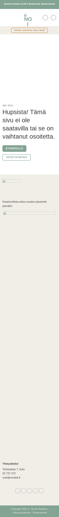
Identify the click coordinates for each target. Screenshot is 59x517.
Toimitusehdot (39, 512)
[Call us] (35, 490)
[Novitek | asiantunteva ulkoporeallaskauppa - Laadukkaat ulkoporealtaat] (28, 17)
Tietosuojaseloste (21, 512)
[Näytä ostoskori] (53, 17)
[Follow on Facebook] (17, 490)
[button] (5, 18)
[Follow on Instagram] (23, 490)
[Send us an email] (29, 490)
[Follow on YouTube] (41, 490)
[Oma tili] (45, 17)
